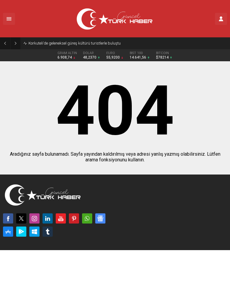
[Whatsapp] (87, 218)
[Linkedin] (48, 218)
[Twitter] (21, 218)
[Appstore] (8, 232)
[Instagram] (34, 218)
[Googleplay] (21, 232)
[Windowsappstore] (34, 232)
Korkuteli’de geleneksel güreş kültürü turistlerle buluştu (74, 43)
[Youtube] (61, 218)
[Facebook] (8, 218)
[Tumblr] (48, 232)
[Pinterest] (74, 218)
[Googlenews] (100, 218)
